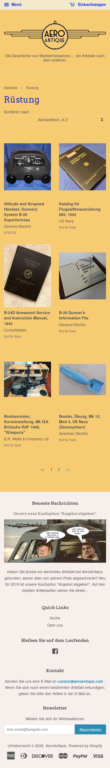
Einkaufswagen (91, 4)
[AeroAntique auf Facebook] (55, 652)
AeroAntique (56, 745)
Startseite (11, 87)
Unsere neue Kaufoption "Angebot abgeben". (55, 513)
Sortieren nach (16, 111)
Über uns (55, 625)
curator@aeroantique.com (80, 681)
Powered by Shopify (85, 745)
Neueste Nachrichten (55, 503)
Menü (16, 4)
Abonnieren (90, 730)
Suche (55, 617)
